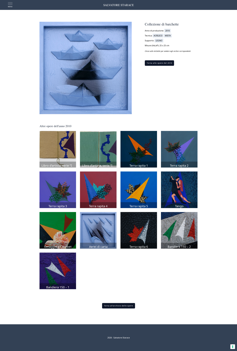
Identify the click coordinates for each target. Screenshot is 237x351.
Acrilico (158, 35)
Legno (159, 40)
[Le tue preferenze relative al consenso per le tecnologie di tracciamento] (232, 346)
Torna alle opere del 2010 (159, 63)
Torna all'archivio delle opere (118, 306)
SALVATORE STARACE (118, 5)
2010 (167, 30)
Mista (168, 35)
